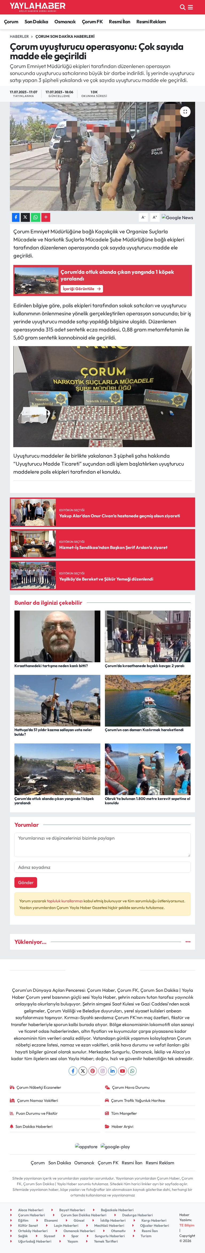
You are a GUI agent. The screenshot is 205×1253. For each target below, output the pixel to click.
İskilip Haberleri (112, 1220)
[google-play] (115, 1146)
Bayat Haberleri (71, 1210)
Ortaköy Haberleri (32, 1231)
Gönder (26, 882)
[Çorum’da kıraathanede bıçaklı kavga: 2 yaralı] (148, 636)
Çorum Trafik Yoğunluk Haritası (138, 1100)
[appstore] (86, 1146)
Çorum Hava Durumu (131, 1087)
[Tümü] (188, 942)
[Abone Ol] (177, 217)
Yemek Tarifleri (105, 1241)
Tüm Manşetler (124, 1113)
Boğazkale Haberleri (116, 1210)
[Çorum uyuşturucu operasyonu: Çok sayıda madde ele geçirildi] (102, 156)
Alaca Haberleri (30, 1210)
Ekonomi (51, 1220)
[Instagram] (102, 1071)
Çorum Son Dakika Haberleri (65, 36)
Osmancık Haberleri (79, 1231)
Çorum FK (92, 21)
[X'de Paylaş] (25, 217)
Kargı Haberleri (153, 1220)
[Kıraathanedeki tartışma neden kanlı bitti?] (57, 636)
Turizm (145, 1236)
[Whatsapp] (132, 1071)
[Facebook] (73, 1071)
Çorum (11, 21)
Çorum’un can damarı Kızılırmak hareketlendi (144, 729)
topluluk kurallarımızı (65, 900)
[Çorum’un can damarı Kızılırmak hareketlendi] (148, 700)
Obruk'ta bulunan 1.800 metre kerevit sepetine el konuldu (147, 801)
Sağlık (22, 1236)
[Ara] (183, 7)
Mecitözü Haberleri (108, 1225)
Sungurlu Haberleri (109, 1236)
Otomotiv (118, 1231)
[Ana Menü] (190, 7)
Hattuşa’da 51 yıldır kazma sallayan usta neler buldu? (53, 732)
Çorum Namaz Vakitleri (37, 1100)
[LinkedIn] (112, 1071)
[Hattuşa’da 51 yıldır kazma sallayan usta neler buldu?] (57, 700)
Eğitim (22, 1220)
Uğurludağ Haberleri (34, 1241)
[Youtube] (122, 1071)
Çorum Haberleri (31, 1215)
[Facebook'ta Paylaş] (15, 217)
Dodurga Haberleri (137, 1215)
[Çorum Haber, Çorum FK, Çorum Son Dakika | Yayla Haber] (37, 7)
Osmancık (65, 21)
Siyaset (49, 1236)
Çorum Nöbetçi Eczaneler (39, 1087)
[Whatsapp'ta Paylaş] (35, 217)
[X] (82, 1071)
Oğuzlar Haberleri (154, 1225)
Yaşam (72, 1241)
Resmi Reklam (151, 21)
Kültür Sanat (27, 1225)
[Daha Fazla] (45, 217)
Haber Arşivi (122, 1126)
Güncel (78, 1220)
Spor (74, 1236)
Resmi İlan (119, 21)
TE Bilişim (186, 1225)
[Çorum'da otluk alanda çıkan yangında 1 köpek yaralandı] (57, 769)
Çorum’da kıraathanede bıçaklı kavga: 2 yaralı (144, 665)
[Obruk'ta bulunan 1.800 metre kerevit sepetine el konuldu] (148, 769)
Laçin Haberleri (65, 1225)
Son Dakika (36, 21)
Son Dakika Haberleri (33, 1126)
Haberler (19, 36)
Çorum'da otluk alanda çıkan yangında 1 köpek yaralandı (54, 801)
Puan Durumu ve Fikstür (37, 1113)
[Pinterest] (92, 1071)
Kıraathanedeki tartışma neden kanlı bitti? (51, 665)
